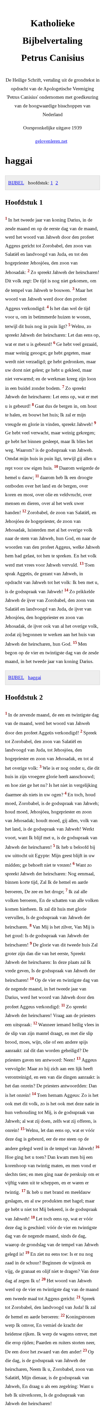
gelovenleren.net (51, 141)
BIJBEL (16, 182)
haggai (34, 677)
